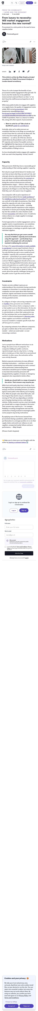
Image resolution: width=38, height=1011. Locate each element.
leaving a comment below (17, 442)
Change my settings (11, 1001)
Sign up (29, 3)
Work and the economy (15, 12)
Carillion (7, 304)
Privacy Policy (23, 995)
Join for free (19, 553)
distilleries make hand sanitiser (15, 199)
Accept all (11, 1006)
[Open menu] (35, 3)
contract (29, 178)
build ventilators (28, 197)
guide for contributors (21, 126)
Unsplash (11, 65)
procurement (19, 109)
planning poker (29, 316)
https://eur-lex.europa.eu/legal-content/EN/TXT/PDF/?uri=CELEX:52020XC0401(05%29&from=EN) (17, 113)
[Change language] (16, 3)
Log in (22, 3)
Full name (7, 523)
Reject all (27, 1006)
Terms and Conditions (11, 997)
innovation (11, 214)
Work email (8, 531)
